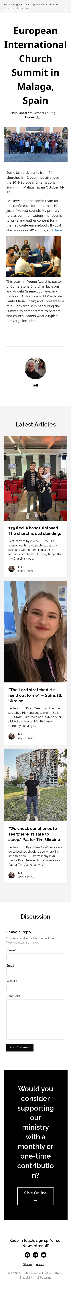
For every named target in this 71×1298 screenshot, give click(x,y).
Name (11, 950)
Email (10, 965)
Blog (39, 117)
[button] (66, 10)
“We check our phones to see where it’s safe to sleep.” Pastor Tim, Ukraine (34, 834)
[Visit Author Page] (35, 368)
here (58, 230)
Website (11, 981)
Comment (14, 996)
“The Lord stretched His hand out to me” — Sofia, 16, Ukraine (35, 695)
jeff (35, 385)
